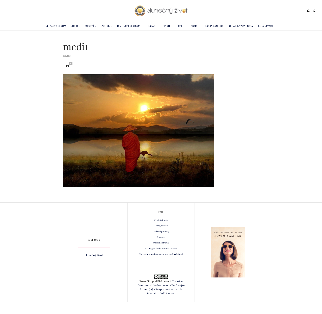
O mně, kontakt (161, 225)
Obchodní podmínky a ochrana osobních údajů (161, 254)
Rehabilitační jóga (240, 26)
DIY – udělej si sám (128, 26)
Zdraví (90, 26)
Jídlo (74, 26)
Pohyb (105, 26)
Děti (180, 26)
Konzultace (265, 26)
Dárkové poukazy (161, 231)
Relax (151, 26)
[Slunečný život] (161, 11)
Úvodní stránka (161, 220)
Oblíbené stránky (161, 242)
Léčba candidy (214, 26)
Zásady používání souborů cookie (161, 248)
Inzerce (161, 237)
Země (194, 26)
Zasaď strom (58, 26)
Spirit (166, 26)
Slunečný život (94, 255)
